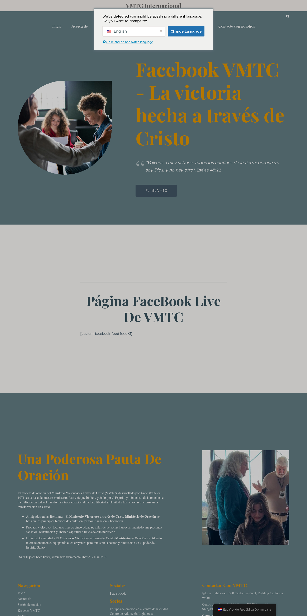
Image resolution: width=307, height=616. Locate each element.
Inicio (21, 593)
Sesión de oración (29, 604)
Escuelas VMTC (29, 610)
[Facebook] (287, 16)
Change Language (186, 31)
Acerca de (24, 598)
